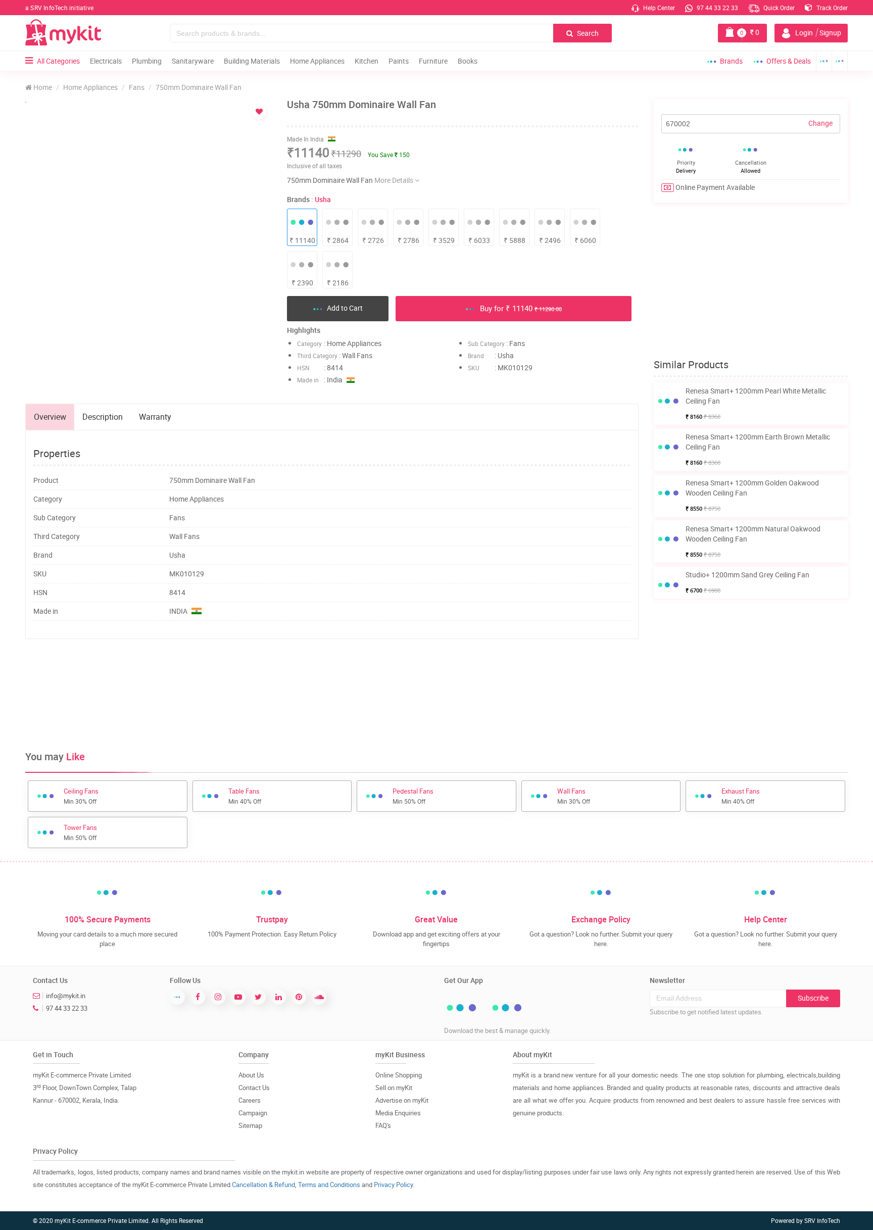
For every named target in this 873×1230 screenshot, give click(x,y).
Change (820, 123)
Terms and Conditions (329, 1184)
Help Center (658, 8)
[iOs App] (840, 61)
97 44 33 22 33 (716, 8)
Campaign (252, 1112)
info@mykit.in (65, 995)
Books (467, 61)
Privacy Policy (393, 1184)
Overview (50, 416)
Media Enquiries (398, 1112)
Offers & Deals (788, 61)
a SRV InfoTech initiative (59, 8)
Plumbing (147, 61)
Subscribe (813, 998)
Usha (323, 199)
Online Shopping (398, 1074)
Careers (249, 1100)
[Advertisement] (332, 679)
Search (587, 33)
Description (102, 416)
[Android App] (824, 61)
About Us (251, 1074)
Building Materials (252, 61)
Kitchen (366, 61)
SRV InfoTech (822, 1220)
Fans (136, 87)
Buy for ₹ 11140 (520, 308)
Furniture (433, 61)
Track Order (831, 8)
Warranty (155, 416)
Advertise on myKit (401, 1100)
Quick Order (778, 8)
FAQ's (383, 1125)
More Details (394, 180)
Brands (731, 61)
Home (42, 87)
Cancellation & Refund (263, 1184)
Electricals (106, 61)
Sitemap (250, 1125)
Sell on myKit (393, 1087)
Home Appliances (317, 61)
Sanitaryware (193, 61)
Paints (399, 61)
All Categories (58, 61)
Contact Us (254, 1087)
